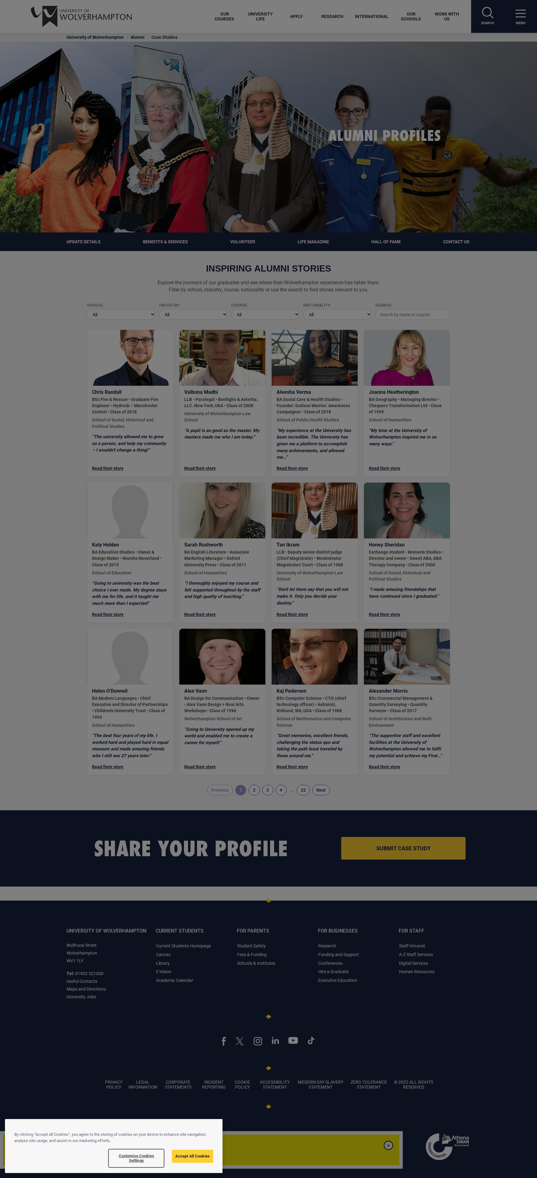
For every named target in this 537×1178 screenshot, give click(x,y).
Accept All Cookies (192, 1156)
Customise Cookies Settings (136, 1158)
